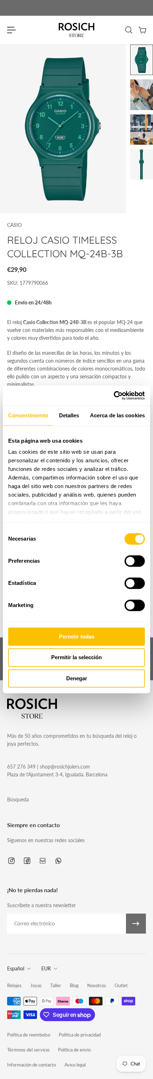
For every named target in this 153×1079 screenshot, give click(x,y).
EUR (46, 968)
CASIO (14, 225)
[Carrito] (142, 30)
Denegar (76, 678)
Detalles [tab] (69, 415)
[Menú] (11, 30)
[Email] (43, 861)
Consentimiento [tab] (28, 415)
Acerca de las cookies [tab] (117, 415)
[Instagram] (11, 861)
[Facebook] (27, 861)
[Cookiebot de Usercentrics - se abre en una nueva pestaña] (114, 395)
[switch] (135, 561)
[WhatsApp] (58, 861)
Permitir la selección (76, 658)
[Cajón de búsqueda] (128, 30)
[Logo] (76, 30)
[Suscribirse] (136, 924)
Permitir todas (76, 636)
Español (15, 968)
